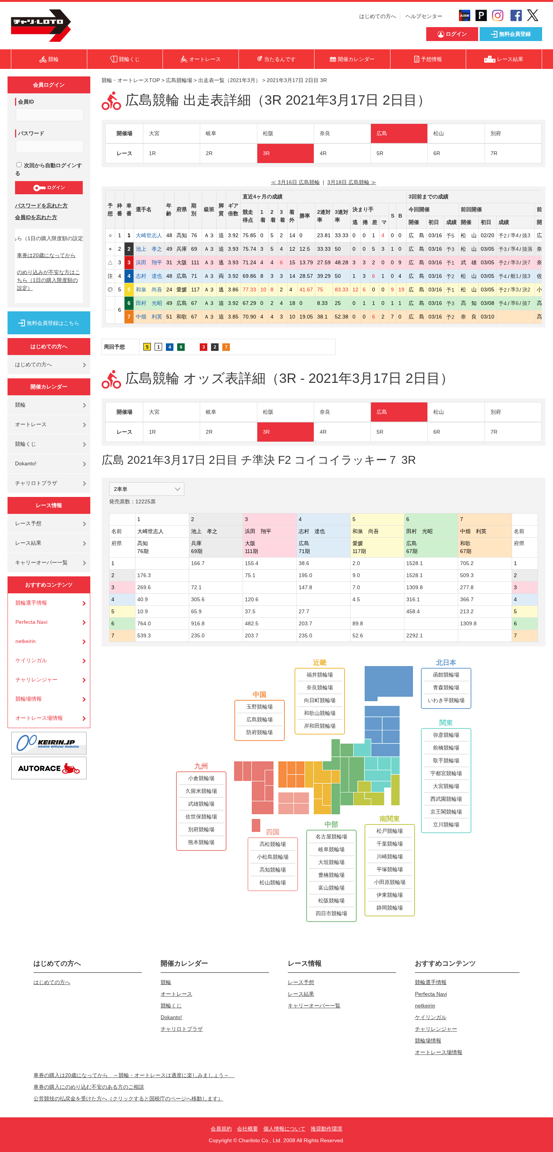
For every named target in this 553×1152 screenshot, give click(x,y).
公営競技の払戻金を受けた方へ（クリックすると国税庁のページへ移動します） (128, 1099)
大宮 (154, 133)
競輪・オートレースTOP (131, 80)
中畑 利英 (149, 317)
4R (323, 153)
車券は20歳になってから (46, 255)
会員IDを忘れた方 (36, 217)
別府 (496, 133)
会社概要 (247, 1129)
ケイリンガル (31, 660)
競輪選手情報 (31, 603)
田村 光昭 (149, 303)
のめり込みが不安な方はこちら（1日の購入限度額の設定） (48, 280)
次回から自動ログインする (48, 169)
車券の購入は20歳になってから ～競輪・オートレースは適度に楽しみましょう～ (133, 1075)
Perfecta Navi (31, 622)
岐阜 (211, 133)
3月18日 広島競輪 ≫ (351, 182)
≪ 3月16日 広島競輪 (295, 182)
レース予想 (28, 523)
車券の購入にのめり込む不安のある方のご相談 (88, 1087)
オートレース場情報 (39, 718)
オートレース (31, 424)
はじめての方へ (377, 16)
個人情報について (284, 1129)
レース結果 (28, 543)
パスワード (31, 133)
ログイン (55, 187)
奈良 (325, 133)
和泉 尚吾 (149, 289)
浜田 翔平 (149, 262)
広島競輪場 (179, 80)
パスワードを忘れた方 (41, 206)
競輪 (20, 405)
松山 (438, 133)
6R (436, 153)
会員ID (26, 102)
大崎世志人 (149, 235)
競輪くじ (25, 444)
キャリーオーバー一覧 (41, 562)
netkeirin (25, 641)
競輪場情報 (28, 699)
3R (266, 153)
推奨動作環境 (326, 1129)
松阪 (268, 133)
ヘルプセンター (424, 16)
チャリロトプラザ (36, 483)
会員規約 (221, 1129)
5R (380, 153)
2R (209, 153)
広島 (382, 133)
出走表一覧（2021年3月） (229, 80)
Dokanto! (25, 463)
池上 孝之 (149, 249)
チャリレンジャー (36, 680)
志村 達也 (149, 276)
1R (152, 153)
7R (494, 153)
